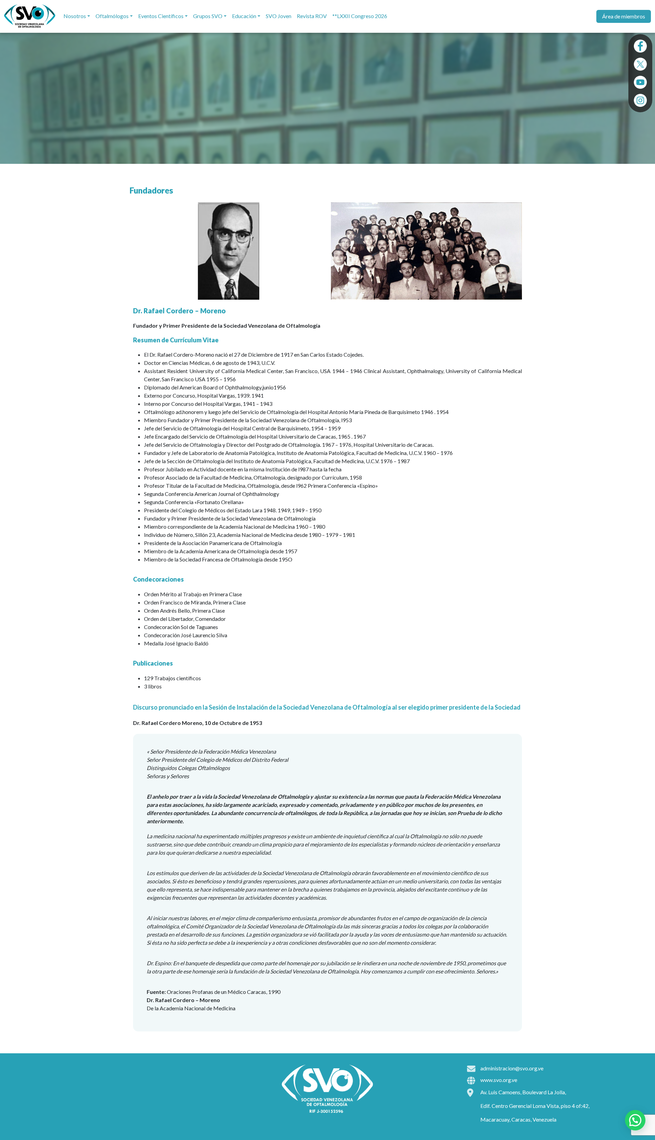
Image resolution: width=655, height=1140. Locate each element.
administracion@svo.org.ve (511, 1068)
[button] (635, 1120)
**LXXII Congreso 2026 (359, 16)
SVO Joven (278, 16)
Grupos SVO (207, 16)
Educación (244, 16)
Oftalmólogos (112, 16)
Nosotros (74, 16)
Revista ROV (312, 16)
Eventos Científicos (161, 16)
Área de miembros (623, 16)
